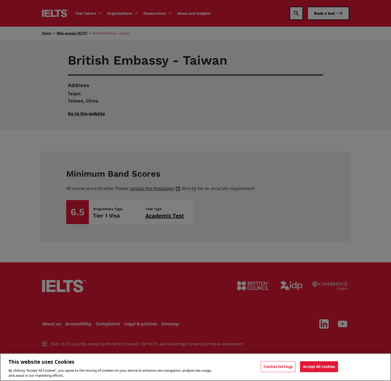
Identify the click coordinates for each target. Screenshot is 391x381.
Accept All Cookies (319, 366)
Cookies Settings (278, 366)
